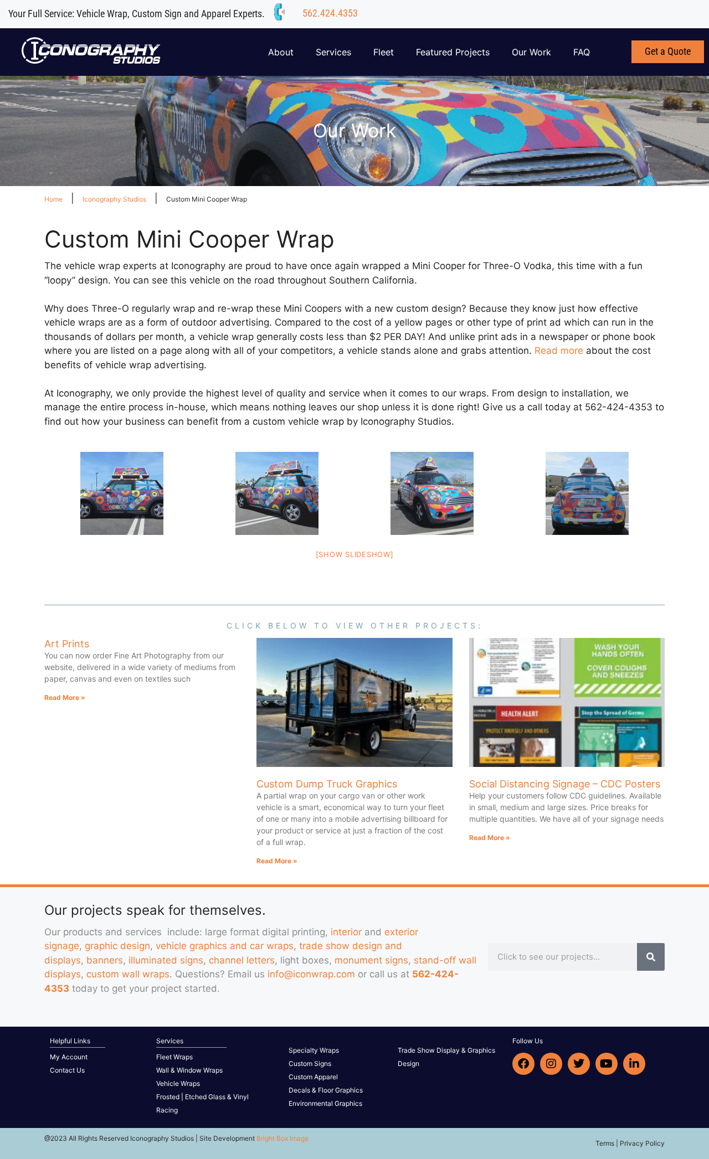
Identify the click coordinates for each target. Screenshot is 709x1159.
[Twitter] (579, 1064)
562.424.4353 (330, 13)
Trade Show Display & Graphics (446, 1050)
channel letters (242, 960)
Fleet (383, 52)
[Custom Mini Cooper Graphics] (121, 493)
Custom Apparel (313, 1077)
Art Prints (66, 644)
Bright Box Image (282, 1138)
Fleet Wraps (174, 1057)
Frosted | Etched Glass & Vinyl (202, 1097)
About (281, 52)
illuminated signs (166, 960)
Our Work (531, 52)
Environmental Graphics (325, 1103)
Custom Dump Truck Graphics (326, 784)
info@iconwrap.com (311, 974)
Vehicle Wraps (178, 1083)
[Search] (651, 957)
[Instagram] (551, 1064)
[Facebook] (523, 1064)
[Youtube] (606, 1064)
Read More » (64, 697)
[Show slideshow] (355, 554)
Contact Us (67, 1070)
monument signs (371, 960)
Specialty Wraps (314, 1050)
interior (346, 931)
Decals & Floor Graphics (326, 1090)
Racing (167, 1110)
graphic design (117, 945)
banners (104, 960)
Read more (559, 350)
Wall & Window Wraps (189, 1070)
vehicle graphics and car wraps (225, 945)
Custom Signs (310, 1063)
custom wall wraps (127, 974)
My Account (69, 1057)
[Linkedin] (634, 1064)
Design (408, 1063)
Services (333, 52)
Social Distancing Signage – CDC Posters (564, 784)
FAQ (581, 52)
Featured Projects (453, 52)
